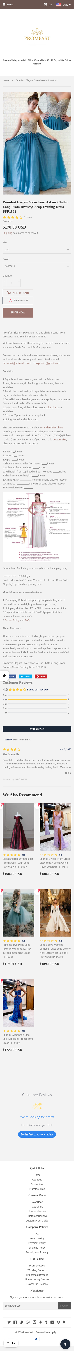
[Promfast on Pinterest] (21, 1322)
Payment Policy (37, 1243)
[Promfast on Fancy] (64, 1322)
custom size (59, 439)
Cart (51, 4)
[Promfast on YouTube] (52, 1322)
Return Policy (12, 620)
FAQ (27, 620)
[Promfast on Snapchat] (40, 1322)
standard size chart (52, 427)
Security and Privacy (37, 1252)
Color (6, 259)
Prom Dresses (37, 1265)
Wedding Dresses (37, 1270)
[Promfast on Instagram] (34, 1322)
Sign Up (64, 1305)
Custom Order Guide (37, 1220)
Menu (10, 4)
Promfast (28, 1332)
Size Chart (37, 1206)
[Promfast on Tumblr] (46, 1322)
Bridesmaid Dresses (37, 1274)
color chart (52, 407)
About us (37, 1179)
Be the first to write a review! (37, 1134)
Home (6, 80)
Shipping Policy (37, 1247)
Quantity (7, 275)
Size (5, 242)
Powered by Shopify (46, 1332)
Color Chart (37, 1202)
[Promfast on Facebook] (15, 1322)
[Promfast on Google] (28, 1322)
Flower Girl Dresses (37, 1284)
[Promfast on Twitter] (9, 1322)
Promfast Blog (37, 1188)
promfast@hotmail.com (16, 363)
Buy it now (18, 312)
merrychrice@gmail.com (46, 363)
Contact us (37, 1184)
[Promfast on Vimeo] (58, 1322)
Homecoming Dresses (37, 1279)
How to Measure (37, 1211)
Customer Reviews (37, 1216)
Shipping (7, 233)
